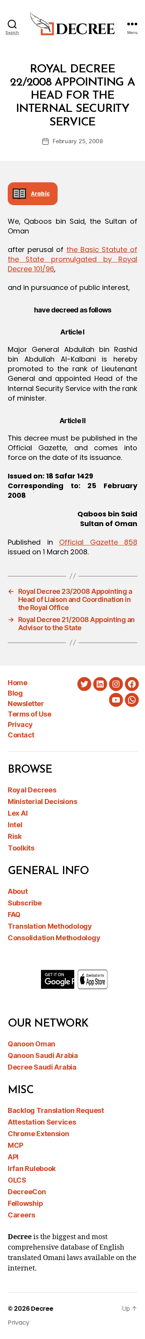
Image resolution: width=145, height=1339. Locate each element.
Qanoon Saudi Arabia (43, 1055)
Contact (21, 735)
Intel (15, 825)
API (13, 1157)
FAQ (14, 914)
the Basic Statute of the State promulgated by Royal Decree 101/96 (72, 259)
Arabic (40, 193)
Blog (15, 693)
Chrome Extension (38, 1134)
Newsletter (26, 704)
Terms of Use (29, 714)
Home (17, 683)
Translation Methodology (50, 926)
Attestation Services (42, 1122)
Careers (21, 1215)
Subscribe (25, 903)
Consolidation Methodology (54, 938)
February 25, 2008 (78, 141)
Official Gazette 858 (98, 542)
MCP (15, 1145)
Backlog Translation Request (56, 1110)
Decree (42, 1308)
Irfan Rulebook (32, 1168)
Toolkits (21, 848)
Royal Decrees (32, 790)
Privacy (20, 724)
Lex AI (17, 813)
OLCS (17, 1180)
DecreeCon (27, 1192)
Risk (15, 836)
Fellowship (25, 1203)
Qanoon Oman (31, 1044)
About (18, 891)
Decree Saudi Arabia (42, 1067)
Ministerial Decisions (42, 801)
